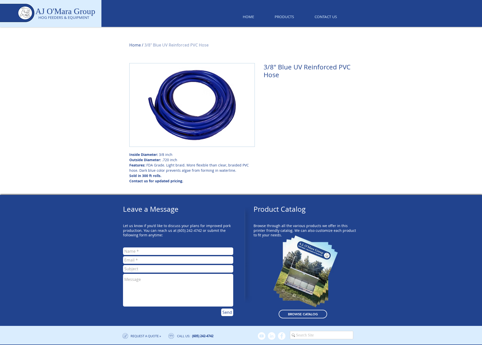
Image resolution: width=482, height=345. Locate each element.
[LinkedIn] (271, 336)
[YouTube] (261, 336)
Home (135, 45)
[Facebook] (281, 336)
